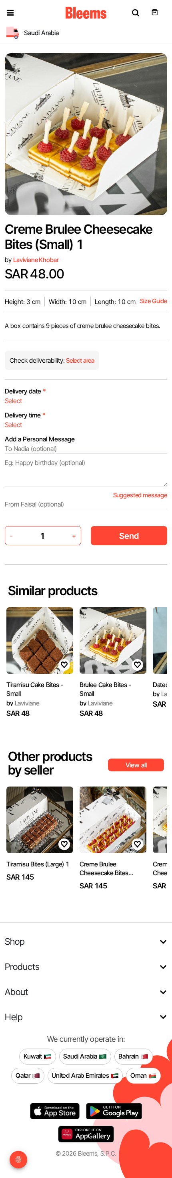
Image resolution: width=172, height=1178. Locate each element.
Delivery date (25, 391)
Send (129, 536)
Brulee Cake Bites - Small (105, 689)
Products (22, 966)
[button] (10, 13)
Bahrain (129, 1056)
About (16, 991)
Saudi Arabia (81, 1056)
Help (14, 1016)
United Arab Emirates (81, 1075)
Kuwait (34, 1056)
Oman (139, 1075)
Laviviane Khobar (36, 260)
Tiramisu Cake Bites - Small (34, 689)
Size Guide (153, 301)
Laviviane (23, 703)
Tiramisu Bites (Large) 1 (37, 864)
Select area (79, 360)
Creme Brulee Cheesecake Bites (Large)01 (104, 869)
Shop (15, 941)
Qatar (24, 1075)
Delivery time (25, 415)
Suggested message (140, 495)
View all (136, 765)
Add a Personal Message (40, 439)
